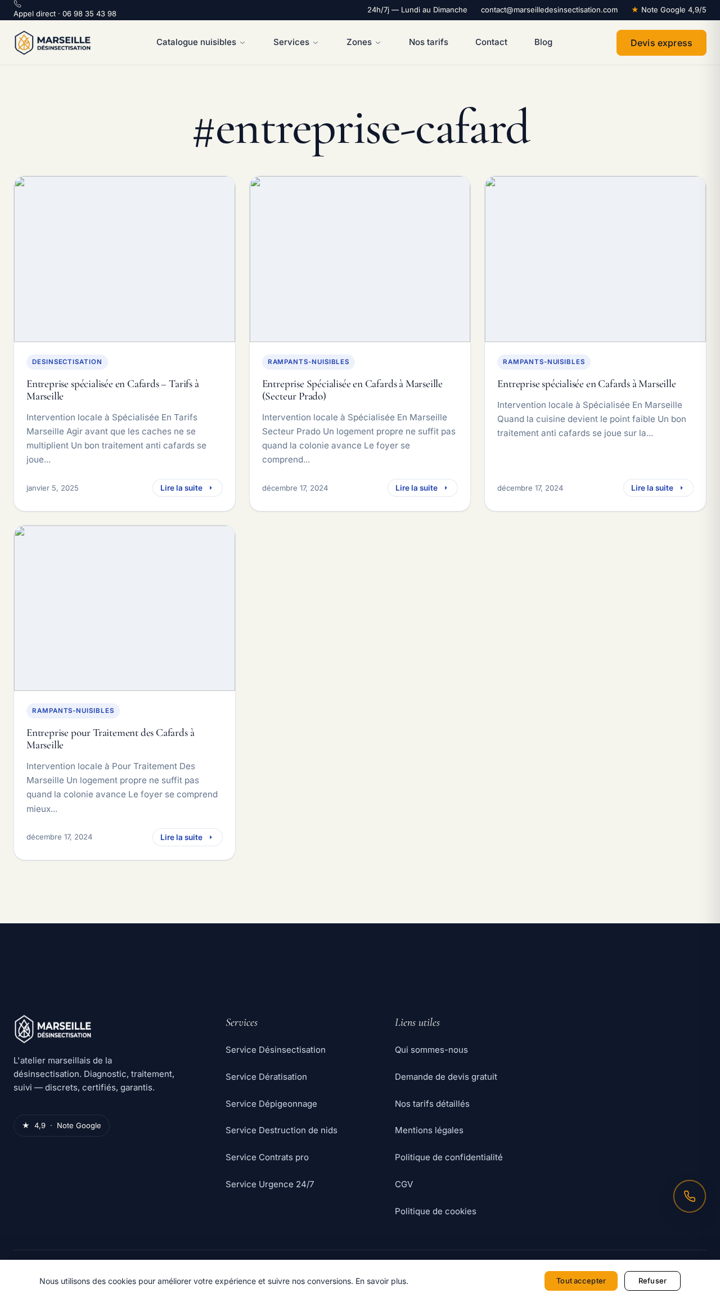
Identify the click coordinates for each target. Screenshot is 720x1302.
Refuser (652, 1280)
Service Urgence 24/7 (270, 1184)
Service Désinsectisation (276, 1049)
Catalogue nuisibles (196, 42)
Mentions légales (429, 1130)
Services (291, 42)
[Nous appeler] (689, 1196)
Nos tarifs (428, 42)
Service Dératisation (266, 1076)
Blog (543, 42)
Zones (359, 42)
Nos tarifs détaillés (432, 1103)
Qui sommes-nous (431, 1049)
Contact (491, 42)
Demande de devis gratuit (446, 1076)
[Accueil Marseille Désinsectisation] (53, 42)
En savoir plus (381, 1281)
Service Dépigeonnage (271, 1103)
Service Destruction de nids (282, 1130)
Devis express (661, 42)
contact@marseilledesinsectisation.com (549, 9)
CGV (404, 1184)
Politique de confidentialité (449, 1157)
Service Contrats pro (267, 1157)
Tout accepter (581, 1280)
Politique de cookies (435, 1211)
